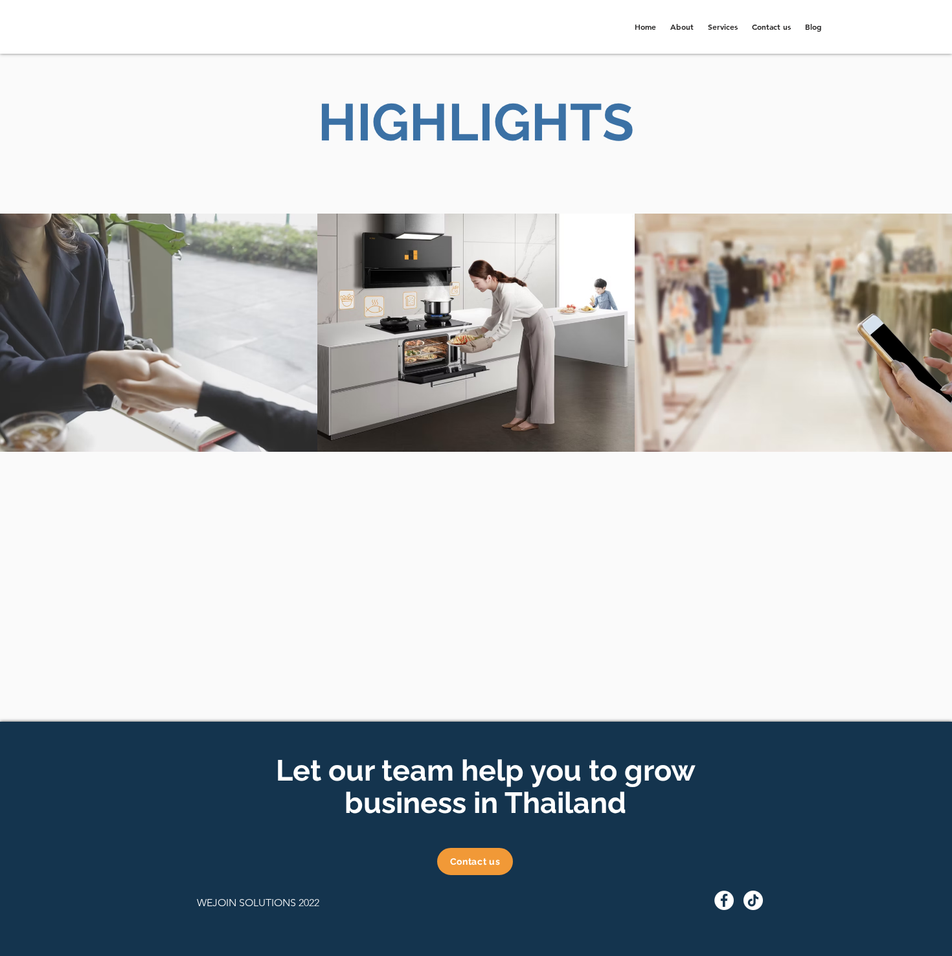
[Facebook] (724, 900)
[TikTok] (753, 900)
